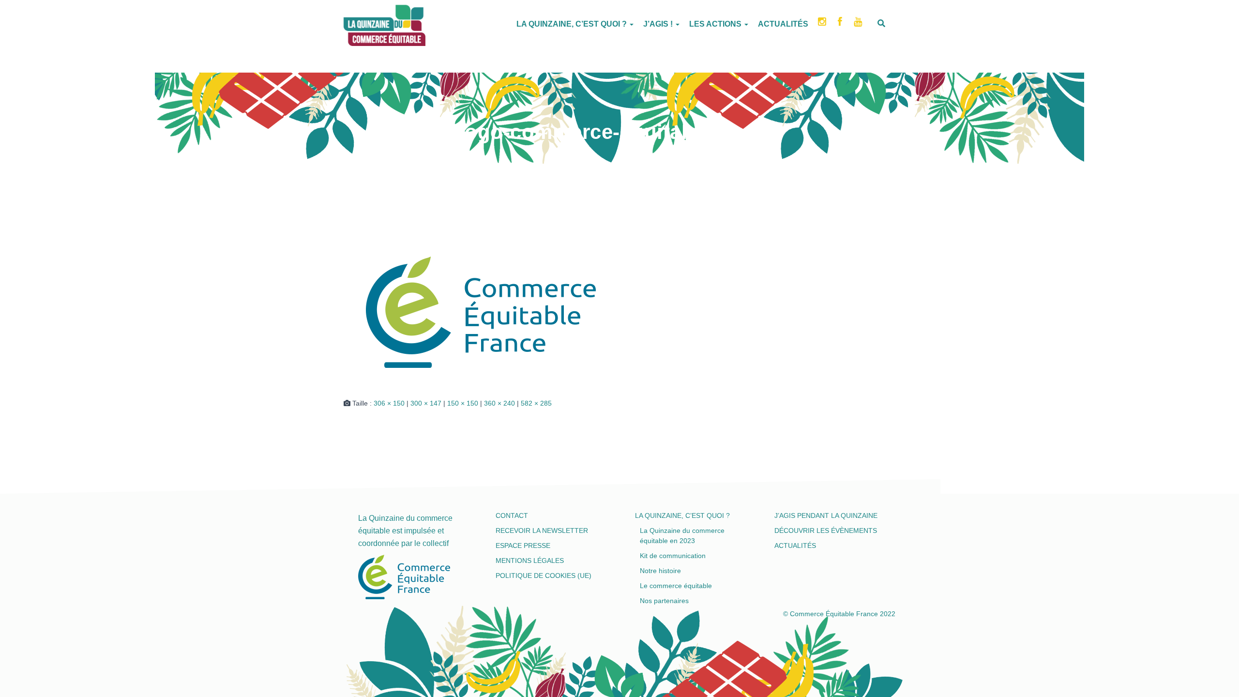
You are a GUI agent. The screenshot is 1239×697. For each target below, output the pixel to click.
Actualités (783, 24)
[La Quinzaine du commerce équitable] (343, 22)
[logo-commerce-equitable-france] (484, 314)
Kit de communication (673, 556)
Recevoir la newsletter (542, 530)
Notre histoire (660, 571)
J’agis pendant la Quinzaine (825, 515)
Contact (512, 515)
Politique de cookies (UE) (543, 575)
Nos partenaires (664, 601)
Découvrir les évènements (825, 530)
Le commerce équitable (676, 586)
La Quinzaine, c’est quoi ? (572, 24)
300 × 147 (425, 403)
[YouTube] (859, 24)
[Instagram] (823, 24)
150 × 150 (462, 403)
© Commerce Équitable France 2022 (839, 614)
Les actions (716, 24)
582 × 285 (536, 403)
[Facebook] (841, 24)
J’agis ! (659, 24)
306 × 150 (389, 403)
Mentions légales (530, 560)
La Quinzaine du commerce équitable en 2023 (682, 536)
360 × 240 (499, 403)
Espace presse (523, 545)
